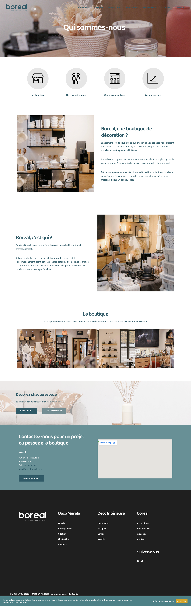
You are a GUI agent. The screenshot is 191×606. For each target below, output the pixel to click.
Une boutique (38, 95)
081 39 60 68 (30, 465)
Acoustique (143, 523)
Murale (61, 523)
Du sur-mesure (153, 95)
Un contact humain (76, 95)
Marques (102, 528)
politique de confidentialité (64, 594)
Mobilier (102, 539)
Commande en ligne (114, 95)
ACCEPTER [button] (181, 601)
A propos (141, 534)
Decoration (103, 523)
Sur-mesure (143, 528)
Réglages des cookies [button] (163, 601)
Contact (141, 539)
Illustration (63, 539)
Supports (63, 544)
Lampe (101, 534)
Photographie (65, 528)
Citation (62, 534)
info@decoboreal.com (30, 469)
